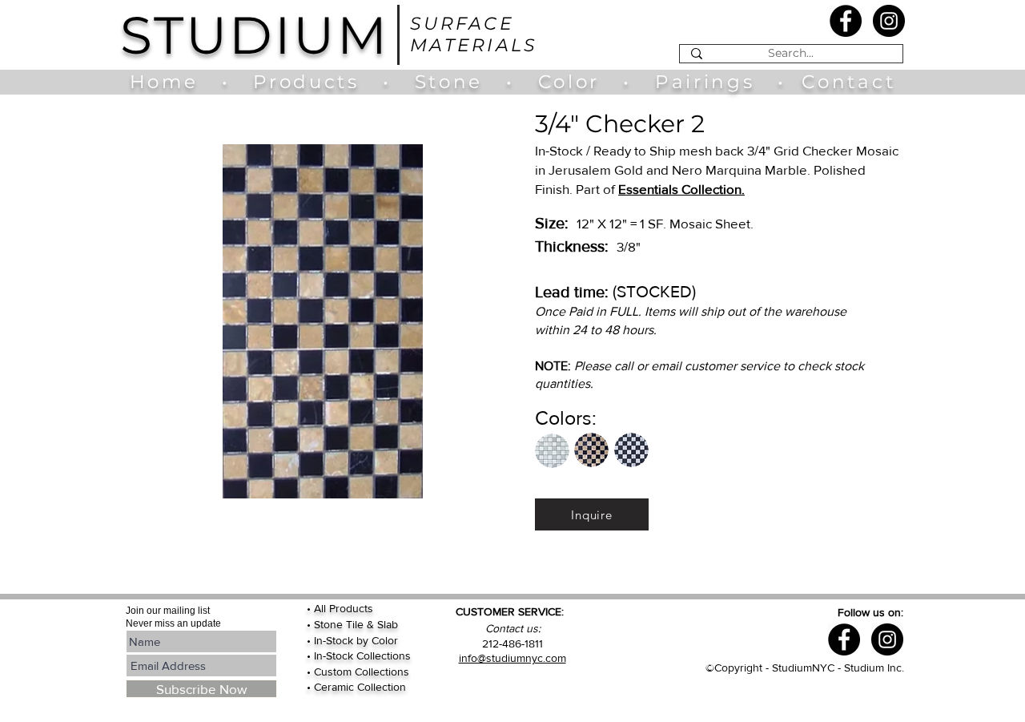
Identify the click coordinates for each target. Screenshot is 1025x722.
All (321, 608)
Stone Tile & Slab (356, 624)
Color (573, 82)
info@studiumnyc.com (512, 657)
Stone (460, 82)
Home (172, 82)
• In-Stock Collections (359, 655)
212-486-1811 (512, 643)
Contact (848, 82)
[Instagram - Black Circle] (889, 21)
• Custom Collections (358, 671)
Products (306, 82)
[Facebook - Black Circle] (846, 21)
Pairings (704, 82)
